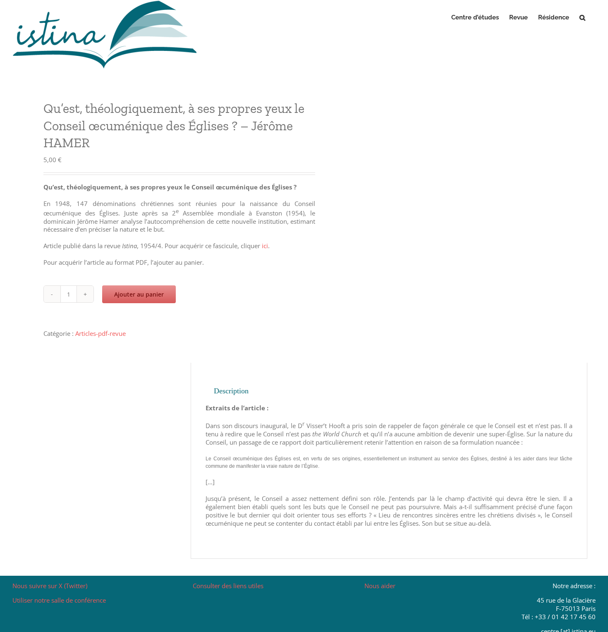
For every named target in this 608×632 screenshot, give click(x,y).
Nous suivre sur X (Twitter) (49, 586)
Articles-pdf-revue (100, 333)
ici (265, 246)
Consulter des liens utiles (228, 586)
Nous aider (379, 586)
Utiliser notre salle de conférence (59, 600)
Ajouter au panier (139, 294)
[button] (582, 17)
